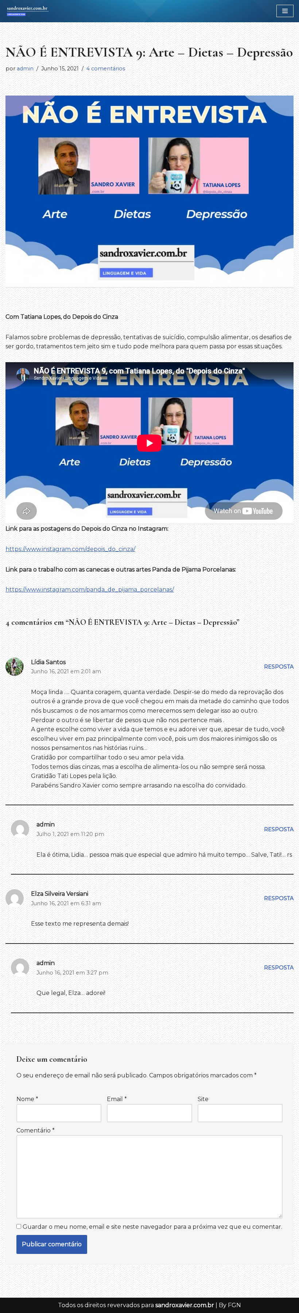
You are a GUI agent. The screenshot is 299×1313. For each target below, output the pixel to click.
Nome (27, 1099)
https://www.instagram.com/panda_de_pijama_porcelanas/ (89, 589)
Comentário (35, 1130)
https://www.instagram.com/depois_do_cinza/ (70, 549)
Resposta (279, 666)
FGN (234, 1305)
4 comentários (105, 68)
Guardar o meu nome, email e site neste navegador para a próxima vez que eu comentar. (152, 1226)
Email (117, 1099)
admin (25, 68)
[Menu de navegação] (285, 11)
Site (203, 1099)
